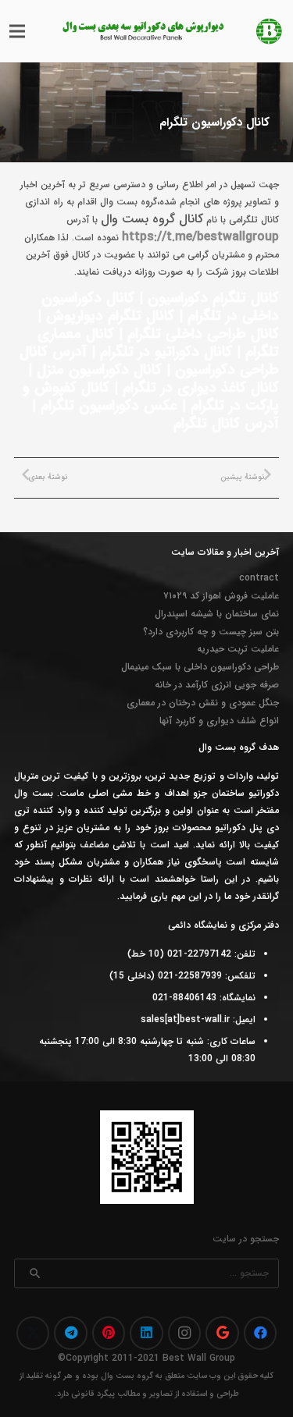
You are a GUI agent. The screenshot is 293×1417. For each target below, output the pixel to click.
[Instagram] (185, 1333)
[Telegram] (71, 1333)
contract (259, 577)
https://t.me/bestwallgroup (200, 237)
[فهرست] (17, 31)
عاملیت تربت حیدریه (238, 648)
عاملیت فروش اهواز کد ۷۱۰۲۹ (221, 595)
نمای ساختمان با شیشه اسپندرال (217, 613)
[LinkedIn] (146, 1333)
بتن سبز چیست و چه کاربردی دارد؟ (211, 631)
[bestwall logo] (269, 31)
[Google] (222, 1333)
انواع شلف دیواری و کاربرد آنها (219, 720)
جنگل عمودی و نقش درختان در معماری (203, 702)
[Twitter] (33, 1333)
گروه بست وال (127, 1376)
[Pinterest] (109, 1333)
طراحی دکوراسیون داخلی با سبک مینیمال (200, 666)
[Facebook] (260, 1333)
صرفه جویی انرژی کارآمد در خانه (217, 684)
